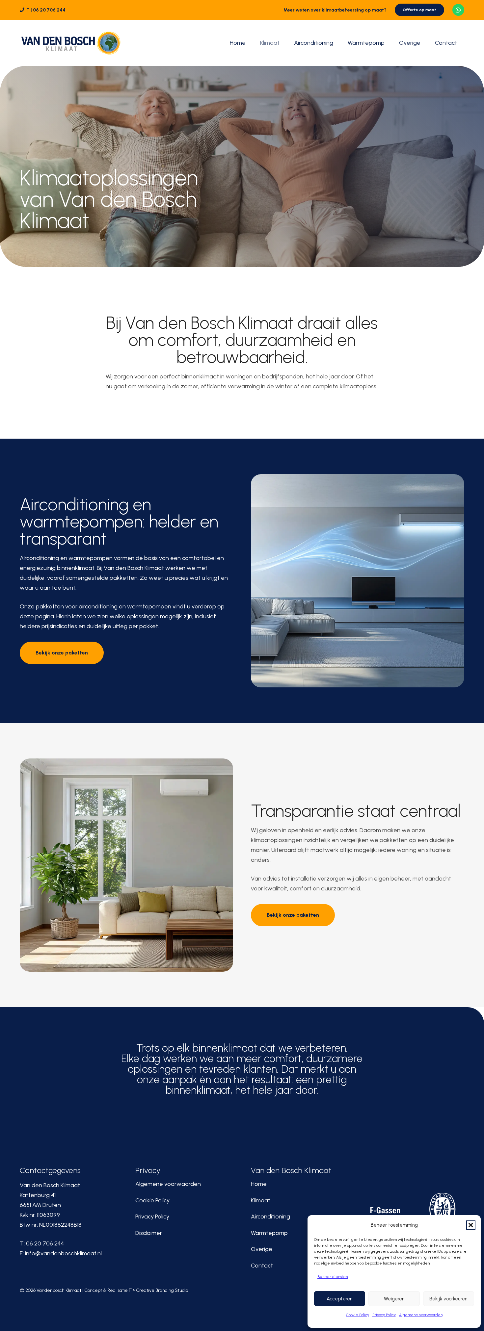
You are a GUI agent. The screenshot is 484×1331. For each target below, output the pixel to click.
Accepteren (340, 1299)
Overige (261, 1249)
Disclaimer (148, 1233)
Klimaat (260, 1200)
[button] (471, 1225)
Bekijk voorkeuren (448, 1299)
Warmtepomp (269, 1233)
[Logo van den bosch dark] (71, 42)
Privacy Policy (384, 1315)
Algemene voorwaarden (421, 1315)
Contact (262, 1265)
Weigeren (394, 1299)
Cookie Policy (357, 1315)
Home (259, 1184)
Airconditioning (270, 1216)
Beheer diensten (332, 1276)
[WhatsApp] (458, 10)
